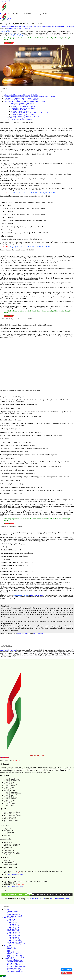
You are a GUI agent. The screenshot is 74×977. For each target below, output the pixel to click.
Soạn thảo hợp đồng (9, 790)
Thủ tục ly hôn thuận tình (14, 960)
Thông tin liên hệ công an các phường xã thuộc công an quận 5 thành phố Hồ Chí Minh (30, 96)
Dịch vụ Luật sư (8, 917)
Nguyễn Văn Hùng (24, 28)
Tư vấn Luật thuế (12, 921)
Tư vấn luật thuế (8, 795)
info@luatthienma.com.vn (15, 874)
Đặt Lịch (68, 973)
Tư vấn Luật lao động (13, 935)
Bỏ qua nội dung (5, 1)
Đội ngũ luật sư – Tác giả (14, 916)
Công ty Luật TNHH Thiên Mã (35, 899)
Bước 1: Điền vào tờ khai (21, 111)
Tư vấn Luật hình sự (13, 929)
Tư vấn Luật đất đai (12, 924)
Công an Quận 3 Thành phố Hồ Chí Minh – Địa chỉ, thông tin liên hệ (34, 193)
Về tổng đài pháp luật (13, 911)
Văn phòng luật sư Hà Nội (11, 852)
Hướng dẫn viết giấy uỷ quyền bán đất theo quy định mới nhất (24, 26)
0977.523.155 (16, 760)
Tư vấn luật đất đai (9, 782)
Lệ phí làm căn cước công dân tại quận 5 (21, 119)
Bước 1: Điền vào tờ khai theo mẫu (24, 105)
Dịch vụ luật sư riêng (10, 817)
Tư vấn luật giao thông (10, 784)
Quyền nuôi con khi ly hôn (15, 970)
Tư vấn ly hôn (8, 789)
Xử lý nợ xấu (11, 947)
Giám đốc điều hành (13, 913)
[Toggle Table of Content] (1, 92)
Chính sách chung (9, 861)
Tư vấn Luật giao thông (14, 940)
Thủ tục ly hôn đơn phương (15, 961)
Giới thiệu (6, 909)
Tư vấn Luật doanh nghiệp (14, 942)
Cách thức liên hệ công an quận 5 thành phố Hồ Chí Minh (21, 100)
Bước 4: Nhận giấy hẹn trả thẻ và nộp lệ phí (26, 116)
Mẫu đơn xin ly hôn (12, 963)
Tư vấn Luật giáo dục (13, 934)
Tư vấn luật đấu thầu (9, 803)
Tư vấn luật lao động (10, 800)
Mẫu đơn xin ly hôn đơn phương (16, 966)
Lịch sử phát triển (9, 832)
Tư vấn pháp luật (5, 19)
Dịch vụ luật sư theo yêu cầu (12, 812)
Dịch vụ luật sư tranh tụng (11, 820)
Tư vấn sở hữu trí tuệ (13, 937)
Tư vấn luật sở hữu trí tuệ (11, 797)
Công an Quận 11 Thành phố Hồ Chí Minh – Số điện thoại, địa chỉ (29, 247)
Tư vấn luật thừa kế (9, 805)
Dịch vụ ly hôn (8, 822)
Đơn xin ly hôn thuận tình (11, 845)
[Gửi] (8, 30)
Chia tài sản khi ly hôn (13, 968)
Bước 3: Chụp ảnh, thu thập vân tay (24, 108)
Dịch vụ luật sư (11, 950)
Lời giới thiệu (7, 829)
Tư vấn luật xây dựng (10, 798)
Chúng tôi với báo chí (13, 914)
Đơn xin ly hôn (8, 842)
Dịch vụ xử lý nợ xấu (10, 818)
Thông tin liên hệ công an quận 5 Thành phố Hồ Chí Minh (21, 95)
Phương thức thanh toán (10, 864)
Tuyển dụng (7, 835)
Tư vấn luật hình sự (9, 785)
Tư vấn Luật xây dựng (13, 939)
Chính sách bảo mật (9, 862)
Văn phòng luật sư (9, 850)
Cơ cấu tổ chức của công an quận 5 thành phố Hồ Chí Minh (22, 98)
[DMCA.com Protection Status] (37, 895)
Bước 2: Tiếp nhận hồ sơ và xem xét (24, 106)
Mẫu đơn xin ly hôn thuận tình (16, 965)
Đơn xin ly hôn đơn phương (12, 844)
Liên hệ (6, 834)
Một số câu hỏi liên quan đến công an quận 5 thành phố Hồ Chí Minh (25, 101)
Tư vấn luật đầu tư (9, 802)
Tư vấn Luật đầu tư (12, 922)
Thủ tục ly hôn (8, 847)
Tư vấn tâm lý (8, 849)
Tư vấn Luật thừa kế (13, 927)
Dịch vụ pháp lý (8, 945)
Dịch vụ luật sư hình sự (10, 814)
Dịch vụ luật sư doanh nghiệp (12, 815)
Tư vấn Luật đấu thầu (13, 932)
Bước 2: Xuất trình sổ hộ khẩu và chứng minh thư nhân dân (31, 113)
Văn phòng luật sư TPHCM (12, 854)
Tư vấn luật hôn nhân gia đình (12, 794)
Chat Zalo (68, 969)
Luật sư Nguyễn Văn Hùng (8, 650)
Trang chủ (3, 14)
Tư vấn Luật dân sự (12, 926)
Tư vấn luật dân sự (9, 787)
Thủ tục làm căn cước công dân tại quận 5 (22, 103)
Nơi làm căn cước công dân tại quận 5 (20, 118)
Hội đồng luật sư (8, 830)
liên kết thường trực (39, 633)
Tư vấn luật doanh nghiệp (11, 792)
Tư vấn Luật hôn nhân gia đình (16, 944)
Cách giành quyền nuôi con (15, 971)
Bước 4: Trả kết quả (20, 109)
